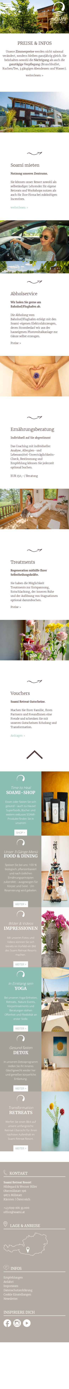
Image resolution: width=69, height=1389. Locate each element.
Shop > (20, 832)
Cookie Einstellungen (17, 1294)
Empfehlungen (13, 1277)
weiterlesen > (19, 207)
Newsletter (11, 1298)
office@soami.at (14, 1212)
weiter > (20, 904)
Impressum (11, 1286)
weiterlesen (33, 75)
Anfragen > (18, 735)
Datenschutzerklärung (18, 1290)
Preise (15, 343)
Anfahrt (9, 1281)
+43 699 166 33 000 (16, 1208)
